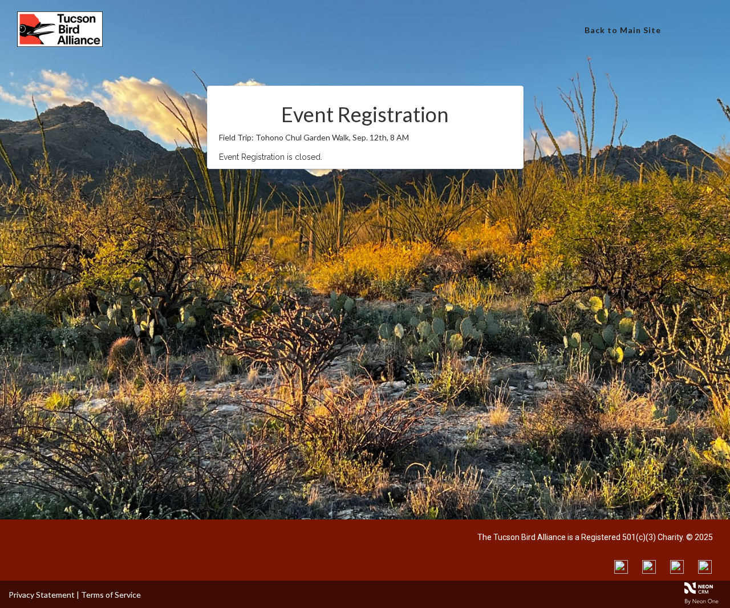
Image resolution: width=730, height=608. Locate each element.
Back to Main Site (623, 30)
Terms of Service (111, 594)
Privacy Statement (42, 594)
